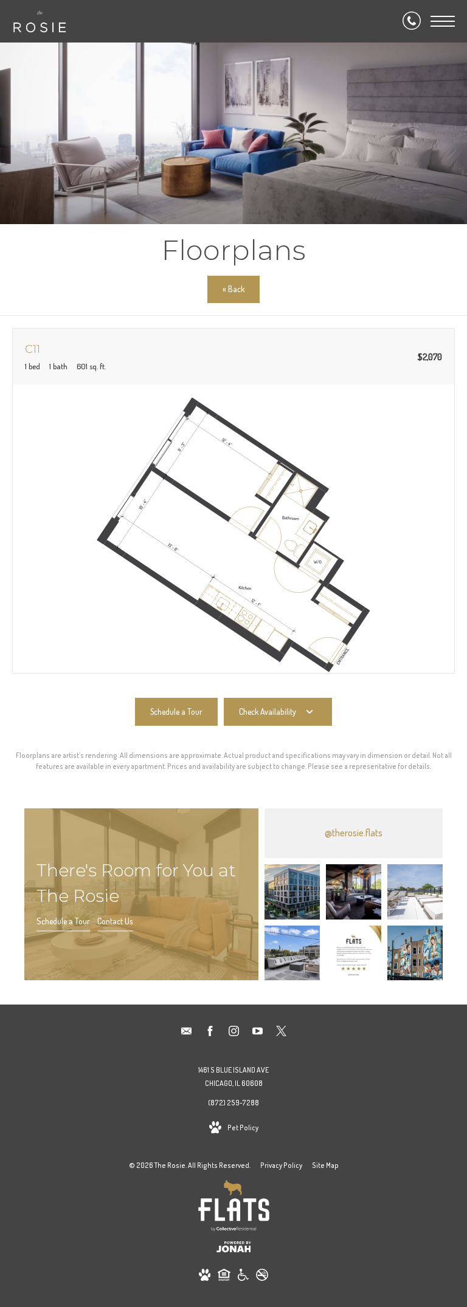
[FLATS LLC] (233, 1207)
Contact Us (115, 921)
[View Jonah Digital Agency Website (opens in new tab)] (233, 1249)
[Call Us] (412, 21)
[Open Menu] (443, 21)
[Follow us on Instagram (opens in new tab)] (234, 1033)
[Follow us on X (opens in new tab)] (281, 1033)
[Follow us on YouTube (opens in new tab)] (257, 1033)
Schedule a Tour (63, 921)
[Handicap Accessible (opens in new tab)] (243, 1277)
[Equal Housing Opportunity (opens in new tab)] (224, 1277)
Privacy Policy (281, 1165)
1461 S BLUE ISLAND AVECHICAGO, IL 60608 (233, 1076)
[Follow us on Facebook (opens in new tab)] (210, 1033)
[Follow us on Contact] (186, 1033)
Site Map (325, 1165)
